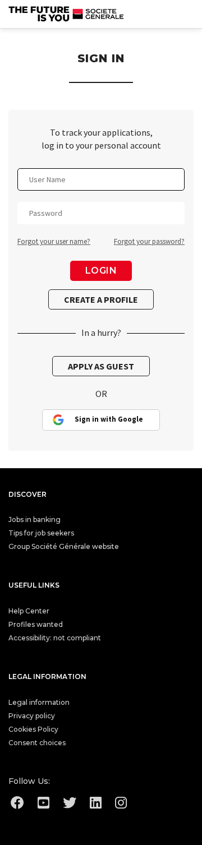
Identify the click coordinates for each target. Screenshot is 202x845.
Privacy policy (31, 716)
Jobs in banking (34, 519)
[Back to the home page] (66, 14)
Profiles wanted (35, 624)
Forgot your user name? (53, 241)
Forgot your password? (149, 241)
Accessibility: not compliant (54, 638)
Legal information (39, 702)
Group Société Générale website (63, 546)
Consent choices (37, 742)
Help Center (28, 611)
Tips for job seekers (41, 533)
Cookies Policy (33, 729)
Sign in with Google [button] (109, 419)
